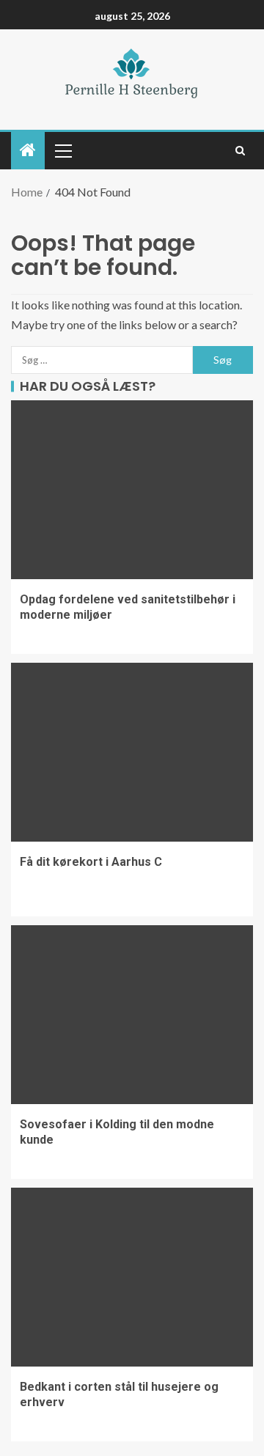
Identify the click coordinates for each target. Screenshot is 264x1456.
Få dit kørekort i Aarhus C (91, 862)
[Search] (240, 150)
